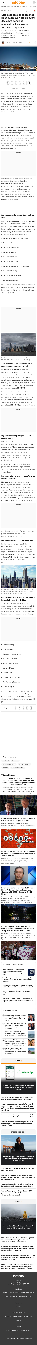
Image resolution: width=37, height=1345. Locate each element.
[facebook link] (9, 1283)
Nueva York (15, 761)
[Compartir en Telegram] (23, 83)
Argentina (8, 1316)
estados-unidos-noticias (17, 767)
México (32, 1292)
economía (5, 767)
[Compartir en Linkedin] (19, 83)
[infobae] (18, 2)
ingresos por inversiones (8, 764)
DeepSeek (14, 6)
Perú (7, 1296)
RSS (30, 1296)
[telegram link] (24, 1283)
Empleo (18, 1306)
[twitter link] (12, 1283)
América (5, 1292)
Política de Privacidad (25, 1330)
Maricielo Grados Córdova (15, 42)
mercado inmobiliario (24, 764)
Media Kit (18, 1320)
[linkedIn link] (28, 1283)
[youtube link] (20, 1283)
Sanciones (8, 6)
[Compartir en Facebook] (12, 83)
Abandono (27, 6)
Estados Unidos (6, 11)
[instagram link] (16, 1283)
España (17, 1292)
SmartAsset (5, 761)
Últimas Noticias (23, 1296)
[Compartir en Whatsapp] (8, 83)
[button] (2, 2)
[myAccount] (34, 2)
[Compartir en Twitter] (15, 83)
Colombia (11, 1292)
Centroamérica (13, 1296)
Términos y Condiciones (12, 1330)
